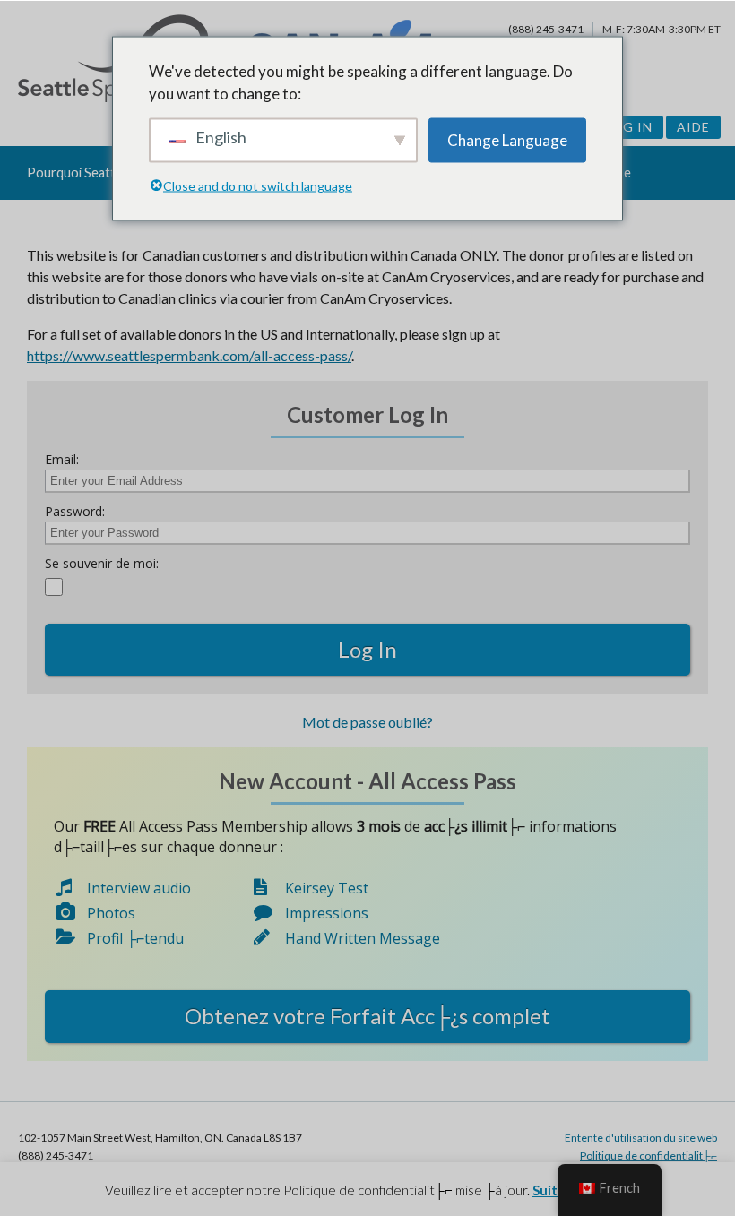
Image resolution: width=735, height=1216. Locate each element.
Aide (693, 126)
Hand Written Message (362, 938)
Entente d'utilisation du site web (641, 1137)
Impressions (326, 913)
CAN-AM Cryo (55, 226)
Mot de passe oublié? (367, 721)
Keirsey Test (326, 888)
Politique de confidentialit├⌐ (648, 1155)
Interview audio (139, 888)
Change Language (507, 139)
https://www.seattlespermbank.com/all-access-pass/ (189, 355)
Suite (549, 1190)
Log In (629, 126)
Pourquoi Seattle (76, 172)
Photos (111, 913)
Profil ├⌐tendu (135, 938)
